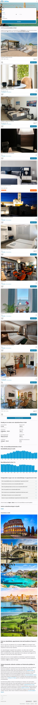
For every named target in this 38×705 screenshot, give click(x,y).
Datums (3, 12)
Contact (36, 703)
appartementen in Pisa (29, 684)
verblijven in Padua (12, 677)
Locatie (3, 8)
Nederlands (29, 701)
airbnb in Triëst (30, 670)
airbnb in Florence (25, 687)
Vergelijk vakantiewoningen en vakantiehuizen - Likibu (4, 1)
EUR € (34, 701)
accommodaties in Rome (30, 674)
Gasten (3, 16)
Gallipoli (2, 508)
